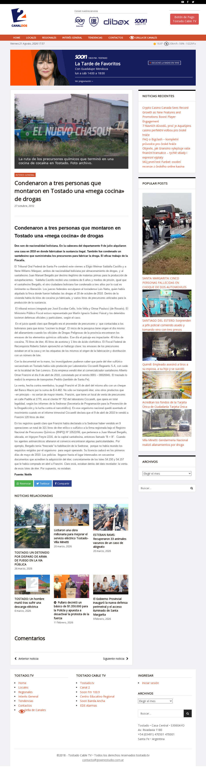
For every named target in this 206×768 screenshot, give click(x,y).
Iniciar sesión (150, 683)
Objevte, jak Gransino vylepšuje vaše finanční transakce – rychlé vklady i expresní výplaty (166, 152)
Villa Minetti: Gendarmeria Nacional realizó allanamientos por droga (165, 442)
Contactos (115, 37)
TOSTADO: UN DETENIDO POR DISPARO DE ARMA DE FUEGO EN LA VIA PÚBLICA (31, 558)
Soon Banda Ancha (92, 701)
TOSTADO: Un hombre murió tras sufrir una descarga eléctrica (29, 603)
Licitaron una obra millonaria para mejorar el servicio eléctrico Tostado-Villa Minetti (71, 536)
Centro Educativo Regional (97, 696)
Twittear (45, 483)
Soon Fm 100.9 (90, 692)
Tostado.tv (87, 683)
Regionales (49, 37)
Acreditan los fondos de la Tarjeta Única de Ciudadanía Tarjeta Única (164, 404)
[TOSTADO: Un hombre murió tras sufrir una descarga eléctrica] (32, 593)
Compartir (63, 483)
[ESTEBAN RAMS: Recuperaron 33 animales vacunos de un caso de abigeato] (110, 529)
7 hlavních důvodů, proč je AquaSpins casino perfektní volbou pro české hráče (166, 130)
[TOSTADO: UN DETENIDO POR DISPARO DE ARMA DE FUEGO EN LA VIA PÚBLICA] (32, 547)
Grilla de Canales (146, 37)
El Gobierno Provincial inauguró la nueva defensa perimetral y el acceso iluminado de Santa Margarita (110, 606)
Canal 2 (85, 687)
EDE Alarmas (88, 705)
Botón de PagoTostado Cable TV (184, 19)
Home (16, 37)
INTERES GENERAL (25, 174)
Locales (31, 37)
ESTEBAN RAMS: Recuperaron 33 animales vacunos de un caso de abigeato (109, 541)
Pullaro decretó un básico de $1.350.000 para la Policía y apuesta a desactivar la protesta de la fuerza (71, 610)
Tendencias (95, 37)
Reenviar (25, 483)
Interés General (72, 37)
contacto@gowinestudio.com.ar (103, 760)
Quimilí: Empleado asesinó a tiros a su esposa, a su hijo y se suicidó (165, 366)
